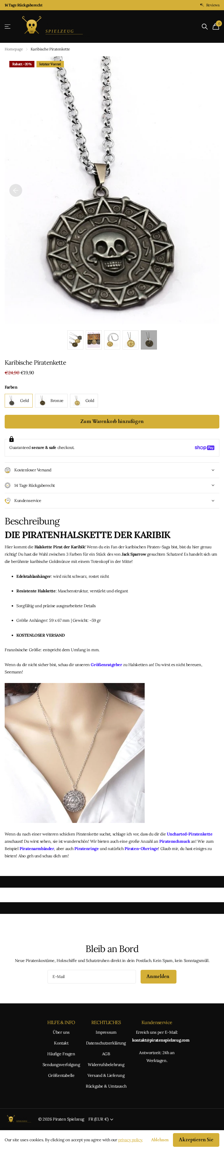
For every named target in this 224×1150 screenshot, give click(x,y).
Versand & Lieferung (106, 1075)
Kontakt (61, 1043)
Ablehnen (160, 1140)
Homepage (14, 49)
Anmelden (158, 976)
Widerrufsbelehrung (106, 1064)
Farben (11, 387)
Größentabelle (61, 1075)
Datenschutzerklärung (106, 1043)
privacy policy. (130, 1139)
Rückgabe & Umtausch (106, 1086)
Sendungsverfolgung (61, 1064)
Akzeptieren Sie (196, 1140)
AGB (106, 1053)
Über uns (61, 1032)
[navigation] (16, 190)
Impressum (106, 1032)
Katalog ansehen (8, 26)
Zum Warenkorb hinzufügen (112, 421)
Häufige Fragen (61, 1053)
